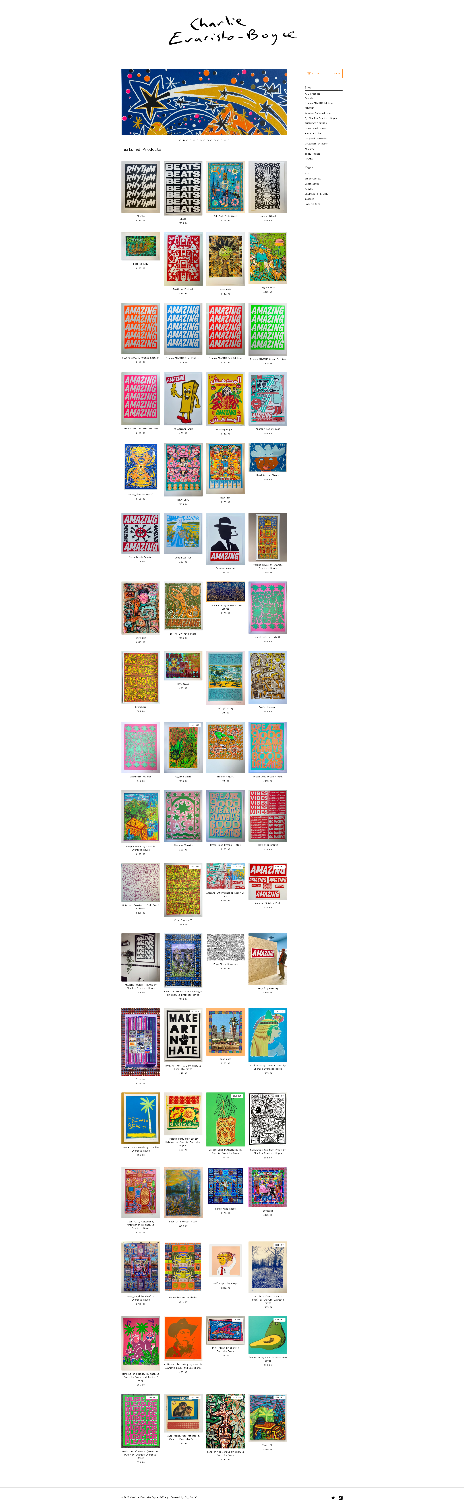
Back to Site (312, 204)
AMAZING (309, 108)
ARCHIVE (309, 148)
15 (228, 140)
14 (225, 140)
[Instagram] (341, 1498)
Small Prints (312, 153)
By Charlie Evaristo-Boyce (321, 118)
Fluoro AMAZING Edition (319, 103)
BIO (307, 173)
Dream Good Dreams (316, 128)
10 (211, 140)
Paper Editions (314, 133)
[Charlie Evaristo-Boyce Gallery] (232, 30)
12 (218, 140)
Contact (309, 199)
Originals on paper (316, 143)
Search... (310, 98)
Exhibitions (312, 183)
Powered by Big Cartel (184, 1497)
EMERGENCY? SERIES (316, 123)
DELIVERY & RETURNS (316, 193)
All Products (312, 93)
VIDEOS (309, 188)
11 (215, 140)
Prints (309, 159)
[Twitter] (333, 1498)
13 (221, 140)
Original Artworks (316, 138)
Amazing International (318, 113)
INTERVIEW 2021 (314, 178)
